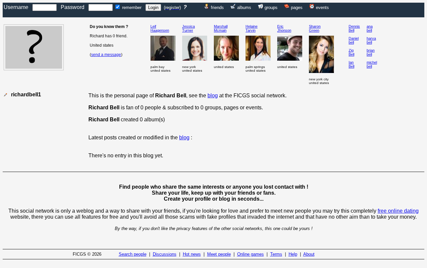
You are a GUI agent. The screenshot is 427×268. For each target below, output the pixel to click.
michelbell (372, 64)
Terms (276, 254)
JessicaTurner (188, 28)
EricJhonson (284, 28)
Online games (250, 254)
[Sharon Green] (321, 71)
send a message (106, 54)
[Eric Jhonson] (289, 59)
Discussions (164, 254)
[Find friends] (206, 7)
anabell (370, 28)
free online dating (398, 211)
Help (293, 254)
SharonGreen (315, 28)
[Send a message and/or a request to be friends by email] (5, 94)
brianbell (371, 52)
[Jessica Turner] (194, 59)
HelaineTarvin (252, 28)
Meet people (219, 254)
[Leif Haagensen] (162, 59)
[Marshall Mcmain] (226, 59)
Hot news (192, 254)
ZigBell (351, 52)
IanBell (351, 64)
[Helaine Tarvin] (258, 59)
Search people (132, 254)
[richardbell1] (34, 68)
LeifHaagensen (159, 28)
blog (212, 95)
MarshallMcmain (221, 28)
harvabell (371, 40)
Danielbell (354, 40)
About (309, 254)
